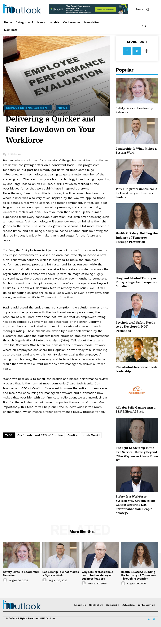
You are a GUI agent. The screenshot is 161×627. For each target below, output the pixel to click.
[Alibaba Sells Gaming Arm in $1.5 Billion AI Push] (137, 390)
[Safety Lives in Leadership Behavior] (137, 90)
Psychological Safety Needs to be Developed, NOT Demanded (135, 326)
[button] (142, 9)
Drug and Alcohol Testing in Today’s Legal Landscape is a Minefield (136, 282)
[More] (146, 51)
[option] (88, 11)
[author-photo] (5, 580)
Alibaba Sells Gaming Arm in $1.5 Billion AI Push (136, 409)
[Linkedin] (149, 619)
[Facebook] (127, 51)
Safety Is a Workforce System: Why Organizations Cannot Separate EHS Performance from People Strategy (136, 504)
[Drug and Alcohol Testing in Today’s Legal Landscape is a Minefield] (137, 260)
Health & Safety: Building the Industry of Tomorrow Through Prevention (137, 237)
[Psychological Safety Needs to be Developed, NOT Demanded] (137, 305)
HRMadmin (15, 154)
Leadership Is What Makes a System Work (136, 150)
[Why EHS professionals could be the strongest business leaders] (137, 171)
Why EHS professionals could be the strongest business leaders (136, 193)
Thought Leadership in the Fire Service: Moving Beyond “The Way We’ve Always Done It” (137, 454)
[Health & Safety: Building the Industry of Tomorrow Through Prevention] (137, 216)
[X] (136, 51)
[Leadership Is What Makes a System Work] (137, 131)
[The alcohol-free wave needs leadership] (137, 349)
